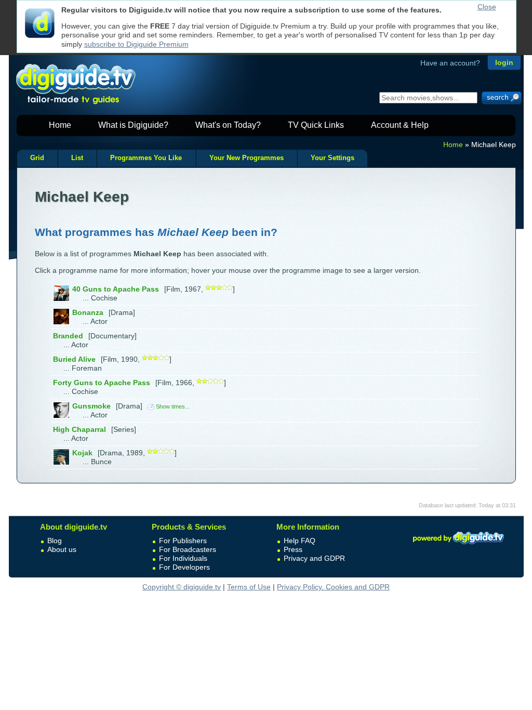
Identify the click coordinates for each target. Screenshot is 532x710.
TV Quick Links (316, 125)
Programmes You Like (146, 158)
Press (293, 549)
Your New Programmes (246, 158)
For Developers (184, 567)
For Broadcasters (187, 549)
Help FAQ (299, 540)
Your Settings (332, 158)
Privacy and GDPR (314, 558)
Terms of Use (249, 587)
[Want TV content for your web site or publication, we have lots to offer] (458, 545)
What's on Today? (228, 125)
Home (60, 125)
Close (486, 7)
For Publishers (183, 540)
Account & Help (400, 125)
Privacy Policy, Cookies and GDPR (333, 587)
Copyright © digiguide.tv (181, 587)
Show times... (173, 406)
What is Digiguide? (133, 125)
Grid (37, 158)
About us (61, 549)
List (77, 158)
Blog (54, 540)
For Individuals (183, 558)
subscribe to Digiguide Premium (136, 44)
